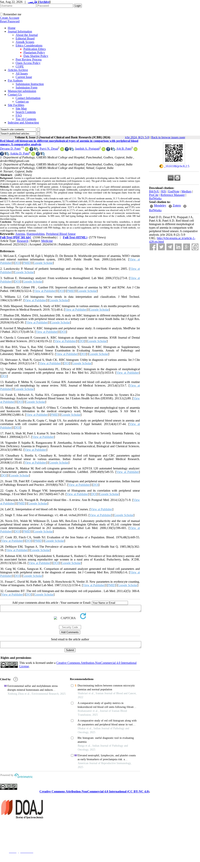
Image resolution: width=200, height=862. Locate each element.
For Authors (15, 80)
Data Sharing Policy (35, 56)
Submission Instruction (30, 84)
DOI (17, 262)
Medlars (186, 191)
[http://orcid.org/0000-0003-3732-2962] (103, 150)
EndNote (173, 191)
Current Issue (24, 77)
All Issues (22, 73)
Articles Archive (18, 70)
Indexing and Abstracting (23, 122)
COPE (20, 66)
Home (11, 28)
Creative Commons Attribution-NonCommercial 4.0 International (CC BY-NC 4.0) (94, 791)
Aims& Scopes (25, 42)
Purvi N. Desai (49, 148)
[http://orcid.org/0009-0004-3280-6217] (136, 150)
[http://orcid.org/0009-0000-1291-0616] (33, 154)
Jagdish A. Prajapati (87, 148)
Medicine (47, 241)
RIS (163, 191)
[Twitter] (161, 246)
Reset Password (10, 21)
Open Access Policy (28, 63)
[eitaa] (195, 246)
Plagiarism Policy (34, 52)
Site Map (21, 108)
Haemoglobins (36, 233)
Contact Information (28, 98)
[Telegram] (169, 246)
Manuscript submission (22, 91)
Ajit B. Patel (123, 148)
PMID (27, 262)
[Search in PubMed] (36, 150)
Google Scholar (43, 262)
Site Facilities (16, 105)
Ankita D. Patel (19, 153)
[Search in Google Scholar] (31, 150)
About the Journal (27, 35)
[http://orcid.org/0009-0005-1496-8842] (27, 150)
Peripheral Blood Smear (61, 233)
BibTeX (154, 191)
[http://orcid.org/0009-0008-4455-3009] (62, 150)
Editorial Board (25, 38)
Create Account (9, 17)
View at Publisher (45, 291)
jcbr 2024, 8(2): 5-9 (137, 137)
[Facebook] (153, 246)
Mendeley (160, 205)
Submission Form (26, 87)
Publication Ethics (34, 49)
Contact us (22, 101)
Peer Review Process (29, 59)
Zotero (177, 205)
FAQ (19, 115)
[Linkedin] (178, 246)
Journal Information (20, 31)
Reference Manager (173, 195)
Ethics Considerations (29, 45)
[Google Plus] (186, 246)
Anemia (20, 233)
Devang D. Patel (10, 148)
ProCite (153, 195)
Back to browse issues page (168, 137)
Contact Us (15, 94)
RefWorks (155, 198)
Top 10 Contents (26, 119)
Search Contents (26, 112)
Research (22, 241)
